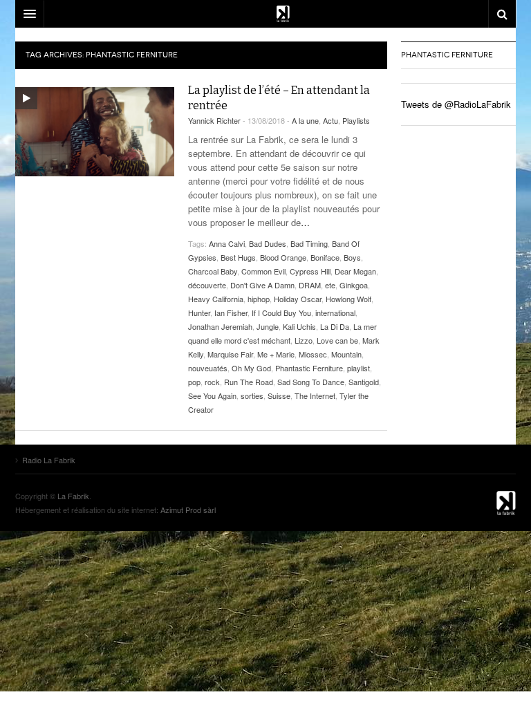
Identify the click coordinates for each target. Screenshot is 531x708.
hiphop (259, 298)
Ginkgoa (353, 284)
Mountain (346, 354)
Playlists (356, 120)
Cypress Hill (310, 271)
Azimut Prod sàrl (188, 509)
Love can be (337, 340)
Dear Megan (355, 271)
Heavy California (215, 298)
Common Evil (263, 271)
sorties (252, 395)
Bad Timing (309, 243)
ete (330, 284)
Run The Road (248, 381)
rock (212, 381)
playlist (358, 367)
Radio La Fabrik (481, 502)
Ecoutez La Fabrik (265, 14)
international (335, 312)
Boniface (324, 257)
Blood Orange (283, 257)
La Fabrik (73, 495)
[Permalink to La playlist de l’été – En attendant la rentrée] (94, 131)
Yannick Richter (214, 120)
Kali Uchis (299, 326)
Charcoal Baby (212, 271)
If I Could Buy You (281, 312)
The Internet (315, 395)
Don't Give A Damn (262, 284)
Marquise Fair (230, 354)
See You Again (212, 395)
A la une (305, 120)
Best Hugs (238, 257)
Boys (352, 257)
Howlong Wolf (348, 298)
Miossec (313, 354)
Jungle (268, 326)
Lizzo (304, 340)
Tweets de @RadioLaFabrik (456, 104)
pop (194, 381)
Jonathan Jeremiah (220, 326)
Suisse (279, 395)
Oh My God (251, 367)
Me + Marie (276, 354)
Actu (330, 120)
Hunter (199, 312)
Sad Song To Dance (310, 381)
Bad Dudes (267, 243)
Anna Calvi (227, 243)
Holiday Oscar (298, 298)
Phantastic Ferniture (309, 367)
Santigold (363, 381)
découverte (207, 284)
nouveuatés (207, 367)
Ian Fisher (231, 312)
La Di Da (334, 326)
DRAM (310, 284)
